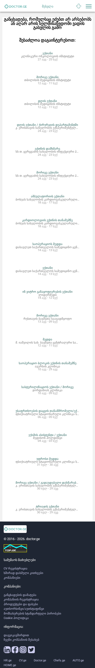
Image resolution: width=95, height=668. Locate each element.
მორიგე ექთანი (47, 77)
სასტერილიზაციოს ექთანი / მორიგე (47, 387)
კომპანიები (12, 578)
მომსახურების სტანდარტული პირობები (32, 613)
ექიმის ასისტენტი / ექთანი (47, 435)
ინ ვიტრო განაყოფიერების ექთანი (47, 291)
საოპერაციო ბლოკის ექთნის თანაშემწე (48, 363)
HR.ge (8, 660)
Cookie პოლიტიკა (16, 618)
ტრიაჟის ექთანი (47, 506)
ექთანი (47, 53)
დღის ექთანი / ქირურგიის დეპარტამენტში (47, 125)
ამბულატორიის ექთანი (47, 196)
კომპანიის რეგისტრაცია (21, 599)
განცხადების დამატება (20, 595)
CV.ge (22, 660)
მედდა (47, 339)
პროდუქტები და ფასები (21, 604)
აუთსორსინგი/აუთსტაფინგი (24, 609)
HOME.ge (10, 665)
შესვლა (47, 6)
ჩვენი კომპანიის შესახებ (21, 640)
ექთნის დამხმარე (47, 148)
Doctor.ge (40, 660)
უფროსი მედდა (47, 459)
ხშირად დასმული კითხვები (23, 573)
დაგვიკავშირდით (16, 635)
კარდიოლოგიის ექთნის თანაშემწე (47, 220)
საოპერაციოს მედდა (47, 244)
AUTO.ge (78, 660)
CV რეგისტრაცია (15, 568)
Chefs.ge (59, 660)
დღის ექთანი (47, 101)
